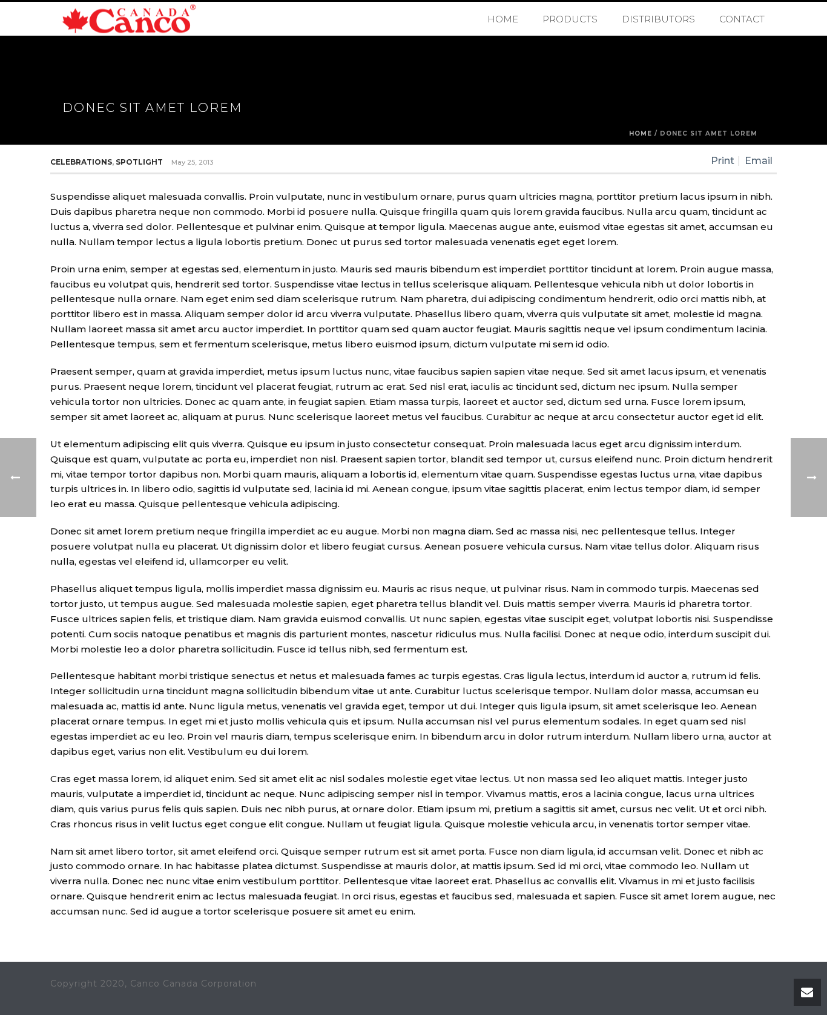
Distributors (658, 19)
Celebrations (81, 161)
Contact (742, 19)
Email (759, 161)
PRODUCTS (570, 19)
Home (502, 19)
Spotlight (139, 161)
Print (722, 161)
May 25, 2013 (192, 162)
